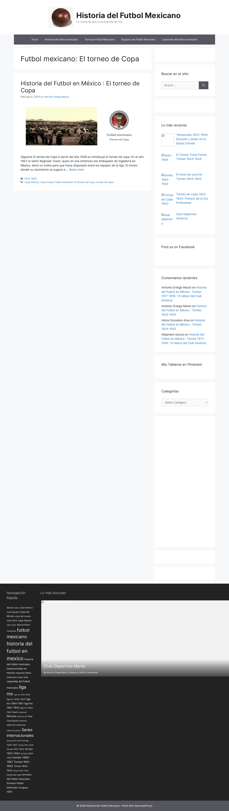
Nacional (23, 712)
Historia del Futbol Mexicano (128, 15)
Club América (26, 607)
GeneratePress (143, 805)
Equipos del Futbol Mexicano (138, 39)
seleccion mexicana (16, 725)
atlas (17, 608)
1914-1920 (30, 178)
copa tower (46, 182)
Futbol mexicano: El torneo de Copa (74, 182)
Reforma (23, 721)
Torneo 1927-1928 (25, 745)
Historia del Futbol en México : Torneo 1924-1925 (184, 310)
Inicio (35, 39)
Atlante (10, 607)
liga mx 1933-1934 (22, 695)
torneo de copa (104, 182)
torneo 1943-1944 (20, 771)
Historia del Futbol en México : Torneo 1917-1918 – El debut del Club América (183, 339)
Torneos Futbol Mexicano (100, 39)
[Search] (203, 85)
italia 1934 (23, 677)
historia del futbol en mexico (19, 651)
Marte (15, 712)
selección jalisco (14, 730)
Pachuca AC (22, 716)
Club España (13, 612)
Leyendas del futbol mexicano (179, 39)
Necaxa (11, 716)
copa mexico (31, 182)
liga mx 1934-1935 (16, 699)
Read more (76, 169)
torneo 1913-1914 (14, 741)
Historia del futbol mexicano (61, 39)
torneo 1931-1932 (15, 749)
